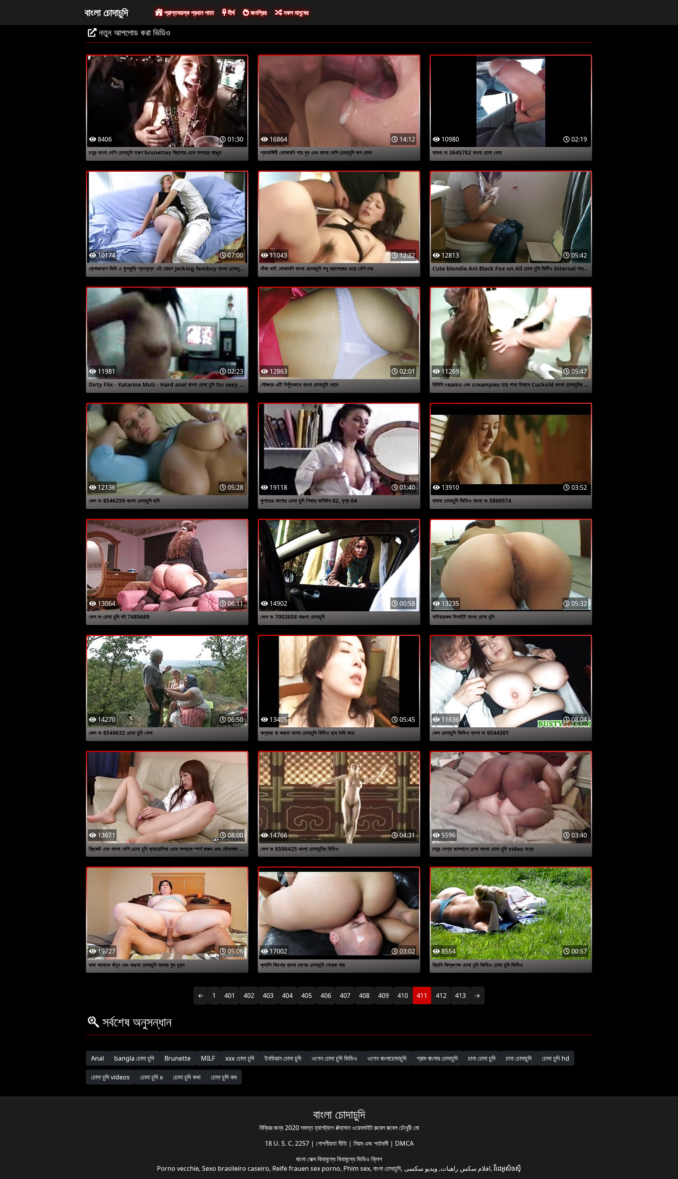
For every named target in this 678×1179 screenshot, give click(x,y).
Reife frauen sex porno (306, 1168)
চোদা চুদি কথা (186, 1077)
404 (287, 995)
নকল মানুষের (295, 12)
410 (402, 995)
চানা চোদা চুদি (482, 1058)
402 (249, 995)
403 (268, 995)
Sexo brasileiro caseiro (235, 1168)
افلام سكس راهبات (465, 1168)
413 (460, 995)
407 (345, 995)
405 (306, 995)
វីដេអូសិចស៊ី (507, 1168)
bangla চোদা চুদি (134, 1058)
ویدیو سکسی (420, 1168)
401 (229, 995)
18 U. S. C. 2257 (288, 1143)
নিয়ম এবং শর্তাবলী (372, 1143)
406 (326, 995)
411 (422, 995)
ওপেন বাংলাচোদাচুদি (386, 1058)
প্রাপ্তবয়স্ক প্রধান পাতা (188, 12)
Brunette (177, 1058)
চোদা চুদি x (151, 1077)
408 (364, 995)
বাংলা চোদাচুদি (106, 12)
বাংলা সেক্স (306, 1159)
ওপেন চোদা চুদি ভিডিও (334, 1058)
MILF (208, 1058)
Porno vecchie (178, 1168)
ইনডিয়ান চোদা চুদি (282, 1058)
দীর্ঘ (230, 12)
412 (441, 995)
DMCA (404, 1143)
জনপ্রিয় (258, 12)
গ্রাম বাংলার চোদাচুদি (437, 1058)
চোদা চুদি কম (224, 1077)
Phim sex (356, 1168)
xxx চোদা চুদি (239, 1058)
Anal (97, 1058)
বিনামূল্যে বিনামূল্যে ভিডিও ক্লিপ (349, 1159)
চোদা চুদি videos (110, 1077)
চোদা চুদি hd (555, 1058)
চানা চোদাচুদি (519, 1058)
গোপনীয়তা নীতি (332, 1143)
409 (383, 995)
